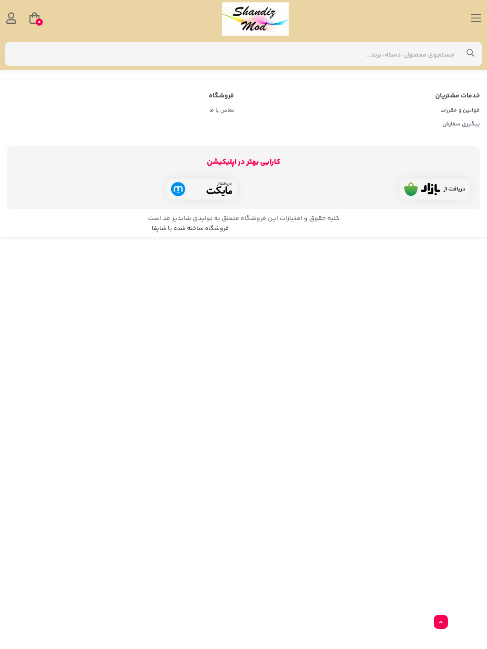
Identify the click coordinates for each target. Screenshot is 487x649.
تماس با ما (221, 110)
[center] (470, 54)
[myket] (201, 189)
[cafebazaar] (434, 189)
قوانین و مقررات (460, 110)
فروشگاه (221, 96)
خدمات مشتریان (457, 96)
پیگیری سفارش (461, 124)
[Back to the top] (440, 622)
